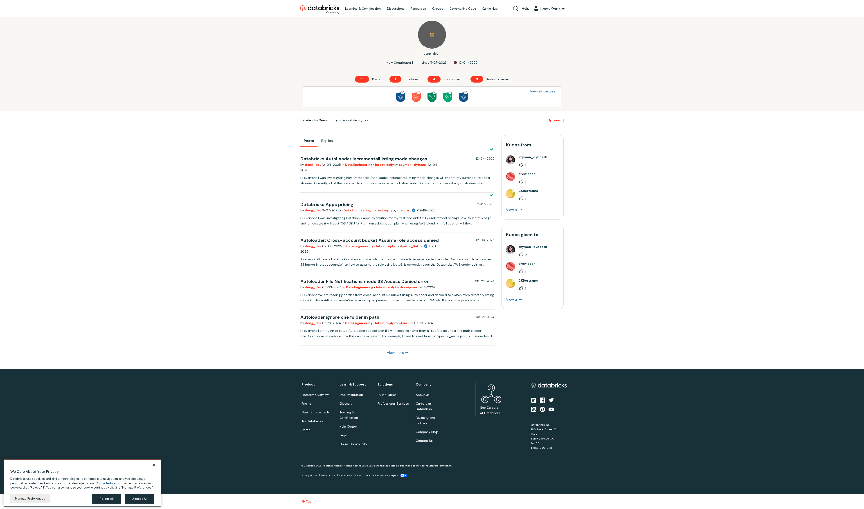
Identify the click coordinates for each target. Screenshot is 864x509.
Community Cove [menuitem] (463, 9)
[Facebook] (542, 400)
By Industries (387, 395)
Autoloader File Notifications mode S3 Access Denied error (364, 281)
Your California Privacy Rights (382, 475)
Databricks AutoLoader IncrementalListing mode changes (363, 159)
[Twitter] (551, 400)
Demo (306, 430)
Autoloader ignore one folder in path (339, 317)
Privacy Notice (309, 475)
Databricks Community (320, 9)
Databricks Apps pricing (326, 204)
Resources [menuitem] (418, 9)
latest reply (384, 165)
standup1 (406, 323)
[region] (82, 483)
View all (512, 209)
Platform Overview (315, 395)
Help (525, 8)
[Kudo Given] (416, 96)
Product (308, 384)
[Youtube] (551, 409)
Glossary (346, 403)
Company (423, 384)
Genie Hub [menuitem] (490, 9)
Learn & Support (353, 384)
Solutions (385, 384)
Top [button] (308, 502)
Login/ (553, 8)
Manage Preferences (30, 498)
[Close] (154, 465)
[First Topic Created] (463, 96)
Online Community (353, 444)
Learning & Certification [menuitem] (363, 9)
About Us (423, 395)
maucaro (404, 210)
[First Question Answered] (447, 96)
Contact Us (424, 441)
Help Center (348, 426)
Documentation (351, 395)
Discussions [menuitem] (395, 9)
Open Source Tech (315, 412)
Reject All (106, 499)
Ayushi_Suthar (412, 246)
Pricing (306, 403)
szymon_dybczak (413, 165)
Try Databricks (312, 421)
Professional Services (393, 403)
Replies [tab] (327, 140)
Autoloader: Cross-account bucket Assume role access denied (369, 240)
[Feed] (533, 409)
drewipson (409, 287)
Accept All (139, 499)
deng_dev (313, 165)
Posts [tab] (309, 140)
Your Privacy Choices (350, 475)
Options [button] (554, 120)
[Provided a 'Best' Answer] (432, 96)
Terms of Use (328, 475)
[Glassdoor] (542, 409)
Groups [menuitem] (437, 9)
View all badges (542, 91)
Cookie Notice (106, 483)
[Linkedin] (533, 400)
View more (395, 352)
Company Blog (427, 432)
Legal (343, 435)
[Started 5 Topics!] (400, 96)
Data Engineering (359, 165)
